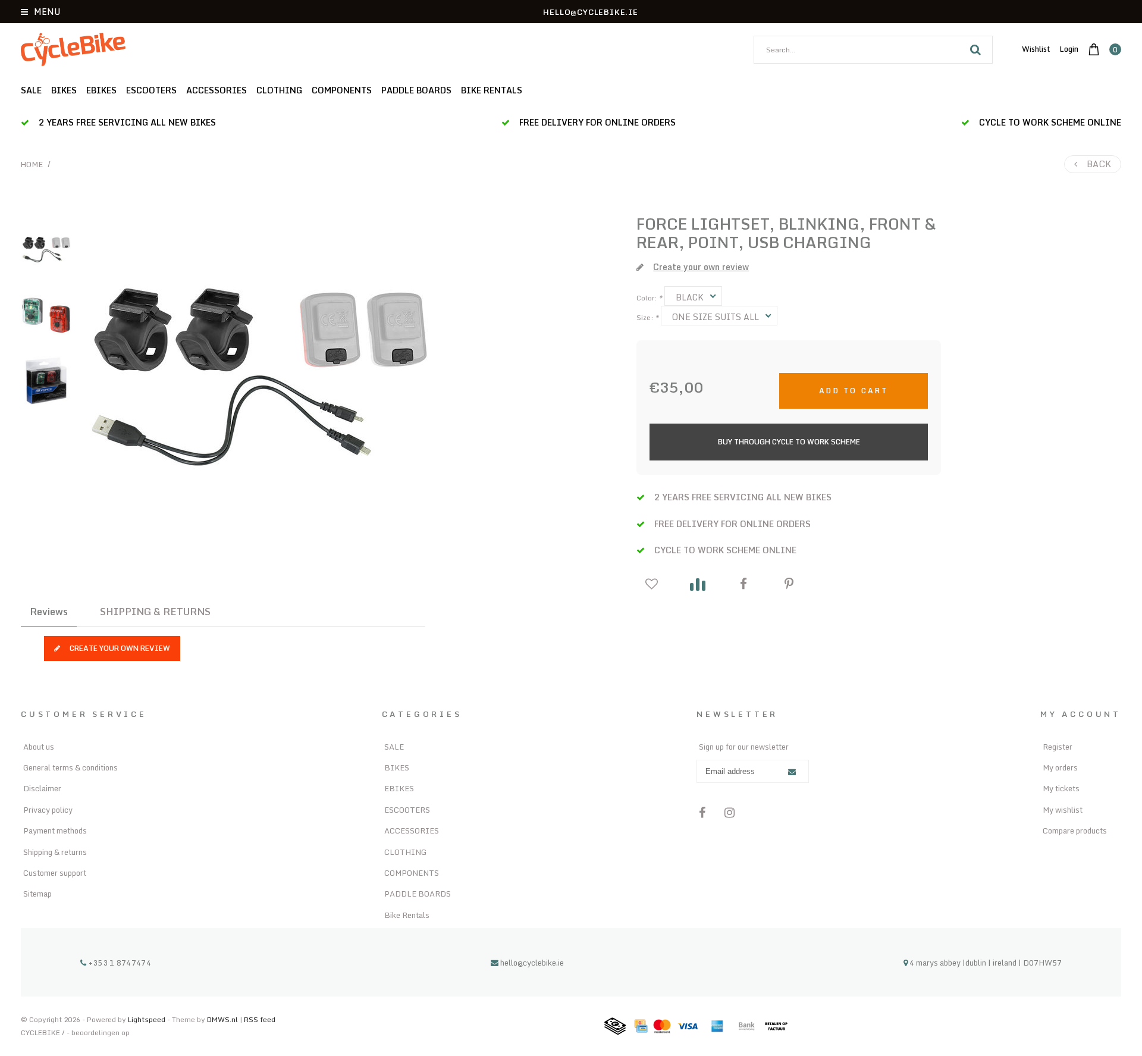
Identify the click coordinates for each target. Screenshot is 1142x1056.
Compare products (1075, 830)
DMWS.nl (223, 1019)
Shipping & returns (55, 851)
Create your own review (120, 648)
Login (1068, 48)
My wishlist (1063, 809)
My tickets (1061, 788)
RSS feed (259, 1019)
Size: (647, 317)
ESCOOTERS (151, 90)
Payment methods (55, 830)
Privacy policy (48, 809)
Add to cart (853, 390)
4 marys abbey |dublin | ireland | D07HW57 (985, 962)
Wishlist (1036, 48)
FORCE (662, 223)
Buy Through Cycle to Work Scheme (789, 441)
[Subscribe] (792, 772)
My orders (1060, 767)
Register (1057, 746)
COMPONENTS (342, 90)
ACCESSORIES (216, 90)
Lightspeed (146, 1019)
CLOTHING (279, 90)
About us (38, 746)
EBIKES (101, 90)
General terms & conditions (70, 767)
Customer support (54, 872)
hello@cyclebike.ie (532, 962)
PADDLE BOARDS (416, 90)
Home (32, 164)
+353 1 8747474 (118, 962)
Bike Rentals (491, 90)
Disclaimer (42, 788)
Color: (649, 297)
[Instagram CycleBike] (729, 813)
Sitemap (37, 893)
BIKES (64, 90)
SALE (31, 90)
